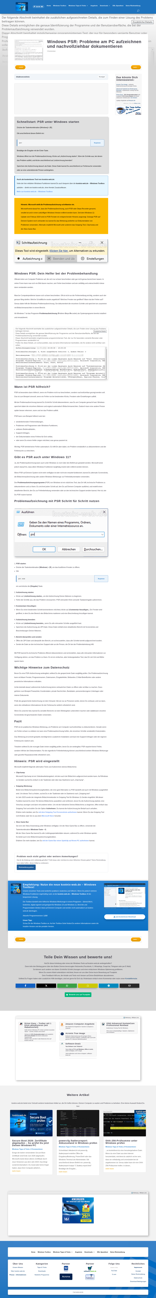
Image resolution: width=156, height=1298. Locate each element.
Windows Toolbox (59, 5)
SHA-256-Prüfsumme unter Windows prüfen (121, 1141)
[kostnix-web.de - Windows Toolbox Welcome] (124, 908)
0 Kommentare (51, 51)
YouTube (114, 1270)
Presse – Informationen (17, 1275)
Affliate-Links (137, 103)
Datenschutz (138, 1278)
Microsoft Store (48, 816)
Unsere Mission (18, 1267)
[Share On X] (46, 986)
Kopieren (97, 143)
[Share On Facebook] (25, 986)
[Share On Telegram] (109, 986)
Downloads (104, 5)
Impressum (138, 1267)
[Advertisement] (61, 98)
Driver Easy (119, 94)
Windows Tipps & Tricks (77, 5)
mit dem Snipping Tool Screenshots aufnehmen (58, 812)
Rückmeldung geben (26, 867)
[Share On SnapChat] (88, 986)
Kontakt (138, 1271)
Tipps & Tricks (42, 1267)
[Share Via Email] (129, 986)
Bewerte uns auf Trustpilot (79, 995)
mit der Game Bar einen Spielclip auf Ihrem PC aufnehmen (65, 841)
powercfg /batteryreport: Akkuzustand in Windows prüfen (78, 1141)
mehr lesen (16, 1171)
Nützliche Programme (42, 1275)
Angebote (94, 5)
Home (49, 5)
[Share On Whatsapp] (67, 986)
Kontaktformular (131, 978)
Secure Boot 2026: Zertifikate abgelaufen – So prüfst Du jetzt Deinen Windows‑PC (30, 1143)
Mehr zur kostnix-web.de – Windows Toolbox (35, 191)
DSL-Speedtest (118, 5)
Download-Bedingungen (138, 1281)
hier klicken (134, 98)
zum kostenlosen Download (126, 917)
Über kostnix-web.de (18, 1271)
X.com (114, 1274)
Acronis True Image (122, 84)
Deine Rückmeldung (133, 5)
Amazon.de (132, 100)
